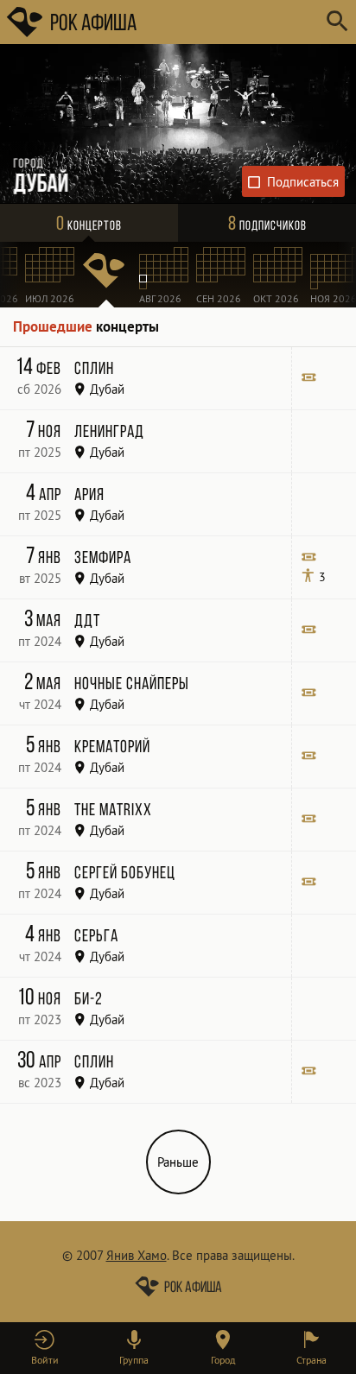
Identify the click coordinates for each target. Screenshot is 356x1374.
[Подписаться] (294, 181)
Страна (311, 1359)
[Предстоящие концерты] (106, 274)
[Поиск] (336, 22)
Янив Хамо (136, 1255)
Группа (134, 1359)
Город (223, 1359)
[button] (44, 1348)
